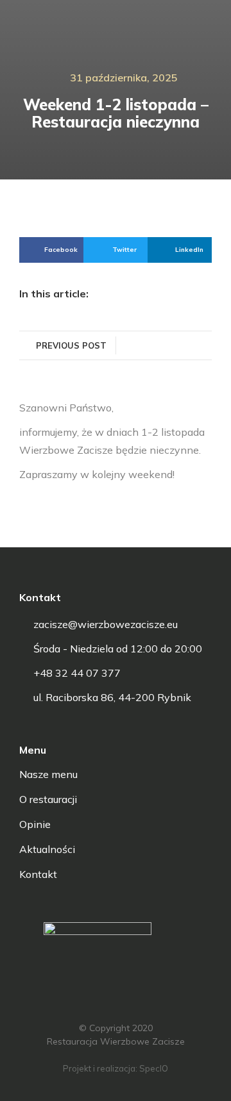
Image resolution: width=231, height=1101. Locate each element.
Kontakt (38, 874)
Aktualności (47, 849)
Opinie (35, 824)
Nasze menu (48, 774)
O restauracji (48, 799)
